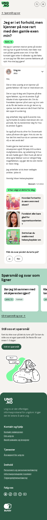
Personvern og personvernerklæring (20, 470)
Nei (18, 258)
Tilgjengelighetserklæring (15, 478)
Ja (9, 258)
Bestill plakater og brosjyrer (16, 439)
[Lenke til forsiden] (5, 4)
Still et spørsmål (11, 346)
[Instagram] (15, 494)
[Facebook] (20, 494)
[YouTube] (25, 494)
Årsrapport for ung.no (14, 455)
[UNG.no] (23, 400)
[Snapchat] (5, 494)
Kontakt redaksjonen (13, 432)
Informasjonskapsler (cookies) (17, 474)
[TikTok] (10, 494)
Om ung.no (9, 436)
